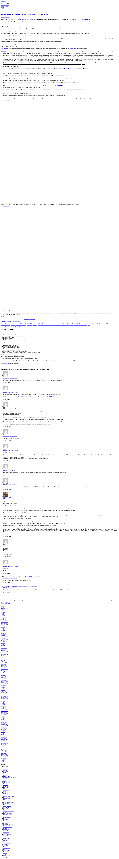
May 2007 (3, 733)
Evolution (5, 786)
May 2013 (3, 644)
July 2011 (3, 671)
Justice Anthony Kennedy (86, 323)
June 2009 (3, 702)
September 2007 (4, 728)
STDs (4, 839)
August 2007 (3, 729)
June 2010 (3, 687)
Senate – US (6, 832)
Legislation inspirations (16, 326)
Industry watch (6, 798)
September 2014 (4, 624)
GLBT (4, 792)
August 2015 (3, 611)
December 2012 (4, 650)
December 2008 (4, 709)
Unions (4, 849)
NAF (104, 323)
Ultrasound (5, 846)
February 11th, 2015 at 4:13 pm (10, 484)
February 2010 (4, 692)
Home (2, 7)
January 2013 (3, 649)
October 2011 (3, 667)
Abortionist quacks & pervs (9, 767)
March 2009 (3, 706)
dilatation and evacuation (49, 323)
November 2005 (4, 755)
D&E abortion (41, 323)
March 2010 (3, 691)
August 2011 (3, 670)
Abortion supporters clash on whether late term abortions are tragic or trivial (20, 586)
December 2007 (4, 724)
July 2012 (3, 656)
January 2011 (3, 678)
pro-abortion (29, 325)
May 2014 (3, 629)
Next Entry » (3, 8)
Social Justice (6, 837)
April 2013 (3, 645)
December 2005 (4, 754)
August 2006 (3, 744)
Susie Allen (5, 391)
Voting (4, 854)
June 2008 (3, 717)
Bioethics (5, 772)
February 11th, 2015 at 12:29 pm (10, 450)
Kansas (93, 323)
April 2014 (3, 630)
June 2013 (3, 643)
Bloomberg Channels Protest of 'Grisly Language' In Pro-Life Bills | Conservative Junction (23, 576)
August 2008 (3, 714)
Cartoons (5, 780)
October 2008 (4, 712)
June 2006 (3, 746)
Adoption (5, 770)
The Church (6, 844)
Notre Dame (6, 808)
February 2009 (4, 707)
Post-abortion (6, 822)
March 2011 (3, 676)
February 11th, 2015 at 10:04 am (10, 378)
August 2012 (3, 655)
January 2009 (3, 708)
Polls (4, 818)
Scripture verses (6, 829)
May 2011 (3, 674)
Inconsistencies (6, 797)
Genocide (5, 791)
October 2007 (4, 727)
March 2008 (3, 720)
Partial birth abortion (7, 814)
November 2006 (4, 740)
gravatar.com (6, 363)
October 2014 (4, 623)
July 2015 (3, 612)
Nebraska (13, 325)
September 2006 (4, 743)
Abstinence (5, 769)
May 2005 (3, 761)
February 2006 (4, 751)
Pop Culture (6, 819)
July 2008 (3, 716)
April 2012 (3, 660)
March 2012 (3, 661)
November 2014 (4, 622)
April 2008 (3, 719)
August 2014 (3, 625)
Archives (2, 606)
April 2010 (3, 690)
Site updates (6, 835)
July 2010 (3, 686)
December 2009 (4, 695)
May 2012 (3, 659)
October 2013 (4, 638)
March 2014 (3, 632)
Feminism (5, 787)
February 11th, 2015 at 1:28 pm (10, 470)
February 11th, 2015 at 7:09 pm (10, 498)
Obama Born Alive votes (8, 811)
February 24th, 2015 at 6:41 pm (10, 587)
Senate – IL (5, 830)
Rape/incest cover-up (7, 827)
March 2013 (3, 646)
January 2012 (3, 664)
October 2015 (4, 609)
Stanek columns (6, 838)
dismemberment (59, 323)
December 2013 (4, 635)
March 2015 (3, 617)
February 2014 (4, 633)
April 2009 (3, 704)
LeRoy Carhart (99, 323)
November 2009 (4, 696)
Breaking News (6, 776)
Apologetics (6, 771)
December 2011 (4, 665)
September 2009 (4, 698)
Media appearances (7, 803)
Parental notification (7, 813)
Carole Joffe (29, 323)
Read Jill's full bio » (5, 602)
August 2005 (3, 758)
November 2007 (4, 725)
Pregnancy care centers (8, 824)
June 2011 (3, 672)
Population (5, 820)
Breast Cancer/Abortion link (9, 777)
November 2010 (4, 681)
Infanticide (5, 799)
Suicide (5, 841)
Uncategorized (6, 848)
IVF (4, 801)
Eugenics (5, 783)
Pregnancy (5, 823)
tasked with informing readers (26, 19)
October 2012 (4, 653)
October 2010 (4, 682)
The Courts (5, 845)
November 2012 (4, 651)
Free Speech (6, 790)
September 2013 (4, 639)
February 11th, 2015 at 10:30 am (10, 408)
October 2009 (4, 697)
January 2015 (3, 619)
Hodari (4, 794)
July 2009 (3, 701)
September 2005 (4, 756)
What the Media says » (5, 603)
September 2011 (4, 669)
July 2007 (3, 730)
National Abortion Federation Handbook (63, 68)
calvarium (60, 85)
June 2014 (3, 628)
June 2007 (3, 732)
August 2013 (3, 640)
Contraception (6, 781)
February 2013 (4, 648)
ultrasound (43, 325)
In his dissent (3, 51)
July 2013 (3, 641)
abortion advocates (7, 323)
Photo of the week (7, 816)
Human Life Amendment (8, 796)
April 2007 (3, 734)
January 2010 (3, 693)
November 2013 (4, 636)
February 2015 (4, 618)
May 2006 (3, 748)
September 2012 (4, 654)
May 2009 (3, 703)
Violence (5, 853)
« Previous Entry (4, 6)
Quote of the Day (7, 825)
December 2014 (4, 620)
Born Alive (5, 775)
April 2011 (3, 675)
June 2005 (3, 760)
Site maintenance (7, 834)
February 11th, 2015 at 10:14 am (10, 392)
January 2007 (3, 738)
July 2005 (3, 759)
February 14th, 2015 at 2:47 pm (10, 578)
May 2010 (3, 688)
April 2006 (3, 749)
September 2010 (4, 683)
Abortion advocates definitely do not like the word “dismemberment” (25, 14)
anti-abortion (14, 323)
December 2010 (4, 680)
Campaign (5, 778)
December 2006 (4, 739)
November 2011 (4, 666)
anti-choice (20, 323)
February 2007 (4, 737)
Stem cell (5, 840)
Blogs (4, 773)
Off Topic (5, 812)
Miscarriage (5, 804)
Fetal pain (5, 788)
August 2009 (3, 699)
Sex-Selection (6, 833)
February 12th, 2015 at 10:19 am (10, 566)
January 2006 (3, 753)
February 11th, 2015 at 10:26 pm (10, 545)
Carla (4, 449)
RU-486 (5, 828)
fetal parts (73, 323)
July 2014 (3, 627)
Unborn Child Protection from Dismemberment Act (57, 325)
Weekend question (7, 855)
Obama (4, 809)
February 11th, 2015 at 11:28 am (10, 436)
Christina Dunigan (7, 497)
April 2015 (3, 615)
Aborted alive (6, 766)
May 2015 (3, 614)
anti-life (25, 323)
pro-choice (34, 325)
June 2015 (3, 613)
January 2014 (3, 634)
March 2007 (3, 735)
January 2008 (3, 723)
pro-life (39, 325)
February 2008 (4, 722)
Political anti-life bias (7, 817)
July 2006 (3, 745)
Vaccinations (6, 850)
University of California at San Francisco (78, 325)
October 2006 (4, 741)
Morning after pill (7, 806)
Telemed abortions (7, 843)
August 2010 (3, 685)
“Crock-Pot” (73, 48)
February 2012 (4, 662)
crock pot (35, 323)
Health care (5, 793)
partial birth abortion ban (20, 325)
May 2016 (3, 607)
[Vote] (4, 382)
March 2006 (3, 750)
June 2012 (3, 657)
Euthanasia (5, 785)
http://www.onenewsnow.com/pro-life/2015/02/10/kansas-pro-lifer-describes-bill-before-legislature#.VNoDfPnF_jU (28, 396)
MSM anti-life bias (7, 807)
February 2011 (4, 677)
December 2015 (4, 608)
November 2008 (4, 711)
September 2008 (4, 713)
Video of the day (7, 851)
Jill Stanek (77, 323)
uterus (89, 325)
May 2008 (3, 718)
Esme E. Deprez (66, 323)
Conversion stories (7, 782)
